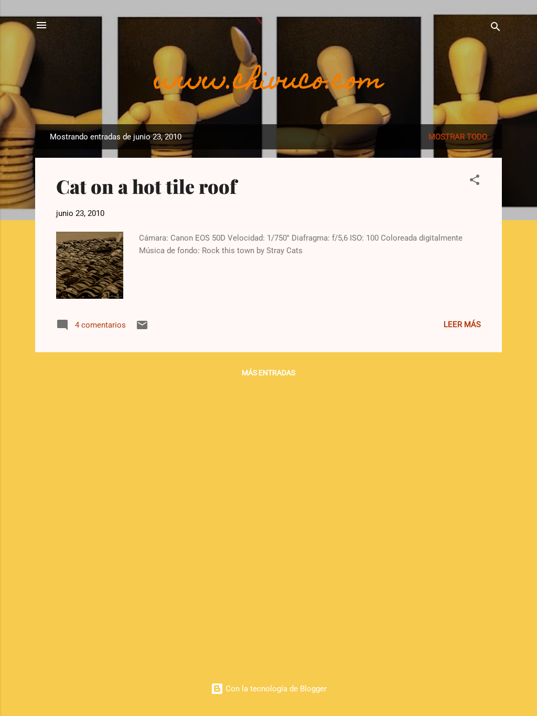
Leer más (462, 324)
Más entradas (268, 372)
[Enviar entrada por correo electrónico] (142, 328)
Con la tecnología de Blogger (275, 688)
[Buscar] (495, 29)
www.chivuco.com (269, 82)
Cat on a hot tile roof (146, 186)
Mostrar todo (457, 137)
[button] (474, 181)
